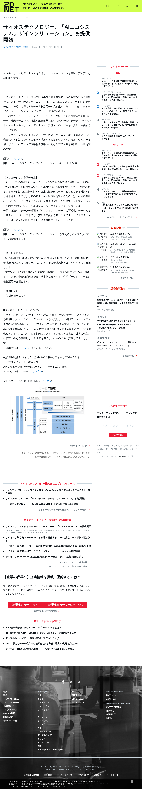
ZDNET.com (111, 699)
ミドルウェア (43, 724)
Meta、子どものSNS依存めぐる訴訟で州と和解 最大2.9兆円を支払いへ (42, 643)
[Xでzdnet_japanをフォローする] (71, 682)
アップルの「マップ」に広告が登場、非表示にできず (32, 638)
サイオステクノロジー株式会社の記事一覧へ (67, 566)
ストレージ (42, 717)
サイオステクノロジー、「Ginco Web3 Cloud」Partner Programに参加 (42, 504)
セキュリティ (43, 706)
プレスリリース (24, 17)
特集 (5, 691)
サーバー (41, 713)
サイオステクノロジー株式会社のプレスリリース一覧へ (63, 510)
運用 (39, 728)
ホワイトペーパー (11, 702)
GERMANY (111, 714)
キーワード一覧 (10, 721)
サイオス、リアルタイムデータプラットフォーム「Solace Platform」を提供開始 (48, 526)
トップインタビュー (12, 699)
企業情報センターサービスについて (65, 604)
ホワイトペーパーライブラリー (120, 217)
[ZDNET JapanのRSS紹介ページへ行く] (79, 682)
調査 (39, 746)
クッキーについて (64, 775)
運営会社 (98, 775)
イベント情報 (9, 713)
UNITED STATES (113, 707)
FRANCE (110, 711)
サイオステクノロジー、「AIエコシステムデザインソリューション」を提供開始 (45, 498)
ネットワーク (43, 721)
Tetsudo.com (78, 702)
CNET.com (111, 695)
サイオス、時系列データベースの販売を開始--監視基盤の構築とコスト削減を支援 (48, 546)
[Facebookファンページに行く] (63, 682)
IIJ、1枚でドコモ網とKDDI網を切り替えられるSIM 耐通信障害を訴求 (41, 633)
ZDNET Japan (8, 17)
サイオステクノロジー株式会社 (17, 47)
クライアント (43, 702)
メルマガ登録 (117, 435)
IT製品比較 (8, 717)
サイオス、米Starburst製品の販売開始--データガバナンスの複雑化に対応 (44, 556)
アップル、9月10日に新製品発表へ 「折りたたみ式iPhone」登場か (40, 649)
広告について (83, 775)
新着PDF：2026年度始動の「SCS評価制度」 (44, 8)
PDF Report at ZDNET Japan (50, 749)
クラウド (41, 699)
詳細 (54, 786)
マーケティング (44, 731)
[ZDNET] (11, 6)
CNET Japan (123, 456)
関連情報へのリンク (78, 445)
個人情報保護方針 (31, 775)
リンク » (17, 158)
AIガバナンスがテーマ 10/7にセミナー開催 (42, 4)
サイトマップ (112, 775)
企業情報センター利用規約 (45, 611)
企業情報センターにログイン (26, 604)
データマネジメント (46, 735)
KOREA (109, 718)
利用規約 (48, 775)
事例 (5, 695)
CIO (39, 695)
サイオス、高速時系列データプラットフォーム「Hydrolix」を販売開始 (43, 551)
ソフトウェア (43, 710)
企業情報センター (11, 706)
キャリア (41, 739)
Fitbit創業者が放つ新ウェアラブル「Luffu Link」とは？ (33, 627)
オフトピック (43, 742)
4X (73, 691)
